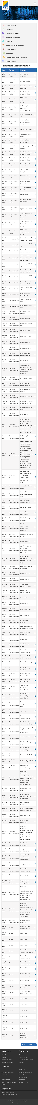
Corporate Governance (13, 37)
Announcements (11, 25)
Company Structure (7, 1062)
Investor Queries (11, 61)
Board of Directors (6, 1060)
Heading (23, 70)
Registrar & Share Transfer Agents (16, 57)
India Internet (22, 1103)
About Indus (5, 1055)
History (3, 1057)
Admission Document (12, 33)
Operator (21, 1062)
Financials (9, 41)
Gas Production (23, 1057)
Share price (9, 53)
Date (4, 70)
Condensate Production (26, 1060)
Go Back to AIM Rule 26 (28, 1045)
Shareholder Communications (15, 45)
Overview (21, 1055)
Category (12, 70)
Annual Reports (10, 49)
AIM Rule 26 (9, 29)
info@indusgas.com (11, 1094)
